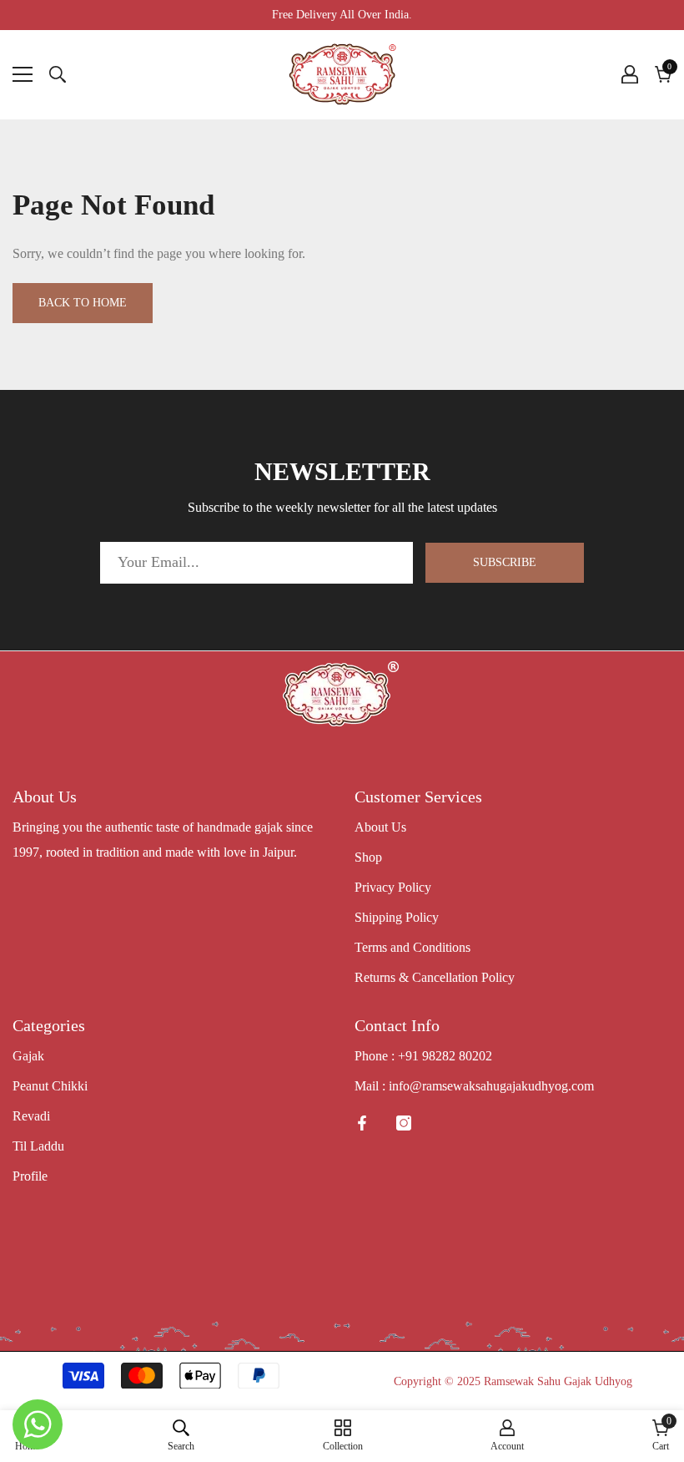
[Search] (57, 74)
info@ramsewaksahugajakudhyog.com (491, 1086)
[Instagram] (403, 1123)
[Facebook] (362, 1123)
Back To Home (82, 302)
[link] (181, 1435)
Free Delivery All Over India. (342, 14)
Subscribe (504, 562)
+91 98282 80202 (445, 1056)
